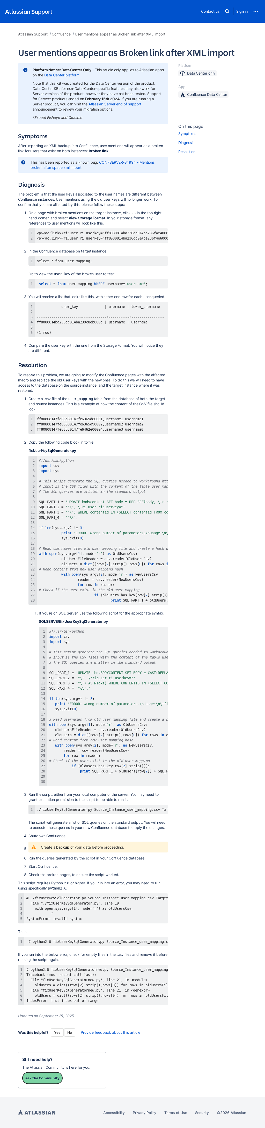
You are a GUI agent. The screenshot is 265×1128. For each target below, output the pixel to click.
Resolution (186, 151)
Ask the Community (42, 1077)
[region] (98, 235)
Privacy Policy (144, 1112)
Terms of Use (175, 1112)
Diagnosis (186, 142)
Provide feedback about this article (110, 1032)
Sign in (242, 11)
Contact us (210, 11)
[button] (227, 11)
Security (202, 1112)
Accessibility (114, 1112)
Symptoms (187, 133)
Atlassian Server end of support (115, 104)
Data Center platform (62, 75)
